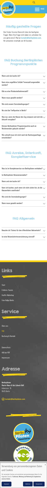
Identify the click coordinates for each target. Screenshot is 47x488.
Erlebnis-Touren (7, 290)
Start (3, 285)
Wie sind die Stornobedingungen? (14, 197)
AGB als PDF (6, 353)
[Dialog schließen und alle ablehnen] (45, 464)
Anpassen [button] (6, 484)
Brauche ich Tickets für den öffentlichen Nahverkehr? (21, 230)
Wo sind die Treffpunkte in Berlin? (14, 111)
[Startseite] (8, 8)
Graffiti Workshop (8, 295)
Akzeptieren (39, 484)
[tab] (23, 76)
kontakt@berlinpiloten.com (31, 38)
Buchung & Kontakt (8, 336)
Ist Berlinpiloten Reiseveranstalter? (14, 175)
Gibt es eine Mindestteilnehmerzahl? (15, 91)
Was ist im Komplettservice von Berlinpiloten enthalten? (22, 169)
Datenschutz (6, 348)
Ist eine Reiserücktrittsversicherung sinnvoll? (18, 237)
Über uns (5, 326)
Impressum (6, 358)
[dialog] (23, 475)
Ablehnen (27, 484)
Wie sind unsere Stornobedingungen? (15, 104)
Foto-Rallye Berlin (8, 300)
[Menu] (37, 9)
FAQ (3, 331)
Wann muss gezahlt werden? (12, 98)
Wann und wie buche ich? (11, 76)
